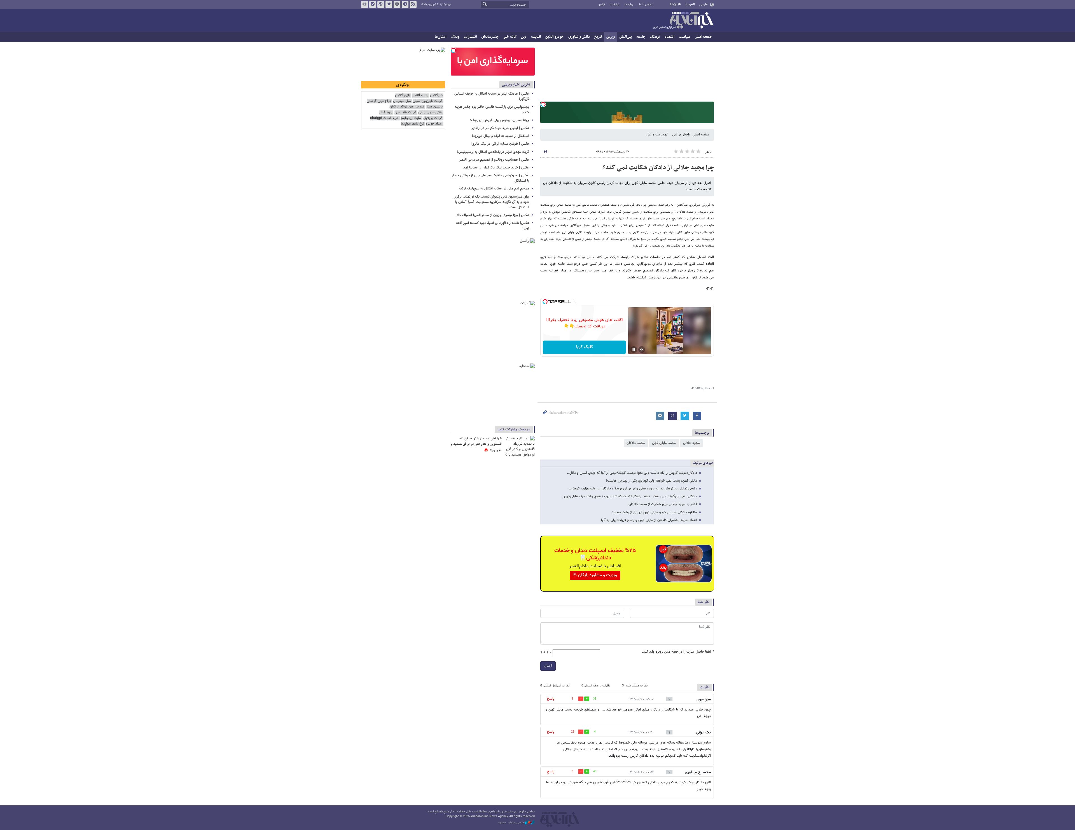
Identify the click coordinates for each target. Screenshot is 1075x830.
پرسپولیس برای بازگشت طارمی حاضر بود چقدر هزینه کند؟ (492, 109)
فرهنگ (655, 37)
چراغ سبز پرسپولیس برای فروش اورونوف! (499, 120)
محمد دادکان (636, 443)
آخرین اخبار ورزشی (516, 84)
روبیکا (364, 4)
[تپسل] (543, 104)
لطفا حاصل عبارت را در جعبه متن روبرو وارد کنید (678, 652)
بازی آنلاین (402, 95)
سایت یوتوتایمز (411, 118)
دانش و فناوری (579, 37)
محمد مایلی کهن (664, 443)
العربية (690, 4)
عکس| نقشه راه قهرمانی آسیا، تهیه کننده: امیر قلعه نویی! (492, 225)
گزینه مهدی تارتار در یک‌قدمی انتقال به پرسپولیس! (493, 152)
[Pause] (633, 349)
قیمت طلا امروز (405, 112)
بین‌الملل (625, 37)
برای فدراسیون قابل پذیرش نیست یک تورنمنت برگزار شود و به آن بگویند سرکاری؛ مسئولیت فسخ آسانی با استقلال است (491, 202)
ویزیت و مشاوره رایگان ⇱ (595, 575)
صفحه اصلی (703, 37)
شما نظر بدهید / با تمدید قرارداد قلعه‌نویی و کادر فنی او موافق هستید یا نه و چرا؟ (476, 444)
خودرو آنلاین (554, 37)
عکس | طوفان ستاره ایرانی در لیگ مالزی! (500, 144)
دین (524, 37)
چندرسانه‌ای (490, 37)
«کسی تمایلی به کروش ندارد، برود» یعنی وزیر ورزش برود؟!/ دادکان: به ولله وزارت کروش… (632, 488)
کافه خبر (510, 37)
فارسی (703, 4)
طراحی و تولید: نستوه (511, 822)
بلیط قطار (385, 112)
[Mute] (641, 349)
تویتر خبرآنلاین (388, 4)
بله (372, 4)
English (675, 4)
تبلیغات (615, 4)
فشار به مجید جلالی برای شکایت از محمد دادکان (662, 504)
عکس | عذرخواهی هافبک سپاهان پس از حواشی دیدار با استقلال (490, 178)
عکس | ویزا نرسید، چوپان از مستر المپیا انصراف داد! (492, 215)
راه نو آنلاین (420, 95)
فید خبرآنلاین (413, 4)
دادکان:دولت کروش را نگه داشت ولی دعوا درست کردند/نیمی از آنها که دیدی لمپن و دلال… (632, 473)
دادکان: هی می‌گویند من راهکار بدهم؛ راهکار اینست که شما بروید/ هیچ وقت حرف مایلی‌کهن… (629, 496)
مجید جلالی (691, 443)
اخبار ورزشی (680, 134)
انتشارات (470, 37)
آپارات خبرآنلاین (380, 4)
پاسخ (550, 699)
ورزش (610, 37)
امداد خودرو (434, 123)
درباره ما (629, 4)
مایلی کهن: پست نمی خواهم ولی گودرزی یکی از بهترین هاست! (651, 481)
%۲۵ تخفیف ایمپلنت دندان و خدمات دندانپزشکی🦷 (595, 554)
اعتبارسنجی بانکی (430, 112)
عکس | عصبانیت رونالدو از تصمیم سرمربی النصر (494, 160)
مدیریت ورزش (656, 134)
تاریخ (598, 37)
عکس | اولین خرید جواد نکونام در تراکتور (500, 128)
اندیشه (536, 37)
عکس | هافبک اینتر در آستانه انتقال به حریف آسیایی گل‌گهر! (491, 96)
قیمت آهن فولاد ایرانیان (406, 106)
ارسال (548, 666)
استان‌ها (440, 37)
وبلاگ (455, 37)
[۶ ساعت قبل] (519, 446)
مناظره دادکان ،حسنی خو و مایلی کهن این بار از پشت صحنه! (654, 512)
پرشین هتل (434, 106)
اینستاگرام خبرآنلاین (397, 4)
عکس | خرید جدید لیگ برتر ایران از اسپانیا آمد (496, 167)
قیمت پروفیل (433, 118)
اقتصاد (669, 37)
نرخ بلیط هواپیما (412, 123)
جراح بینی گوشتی (379, 101)
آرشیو (602, 4)
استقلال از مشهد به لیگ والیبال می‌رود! (500, 136)
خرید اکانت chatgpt (384, 118)
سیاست (684, 37)
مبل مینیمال (402, 101)
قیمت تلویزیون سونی (428, 101)
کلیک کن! (584, 347)
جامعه (641, 37)
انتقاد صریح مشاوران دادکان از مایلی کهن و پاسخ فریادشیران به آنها (649, 520)
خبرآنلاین (683, 21)
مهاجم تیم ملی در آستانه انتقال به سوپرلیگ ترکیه (494, 188)
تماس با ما (645, 4)
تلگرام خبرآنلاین (405, 4)
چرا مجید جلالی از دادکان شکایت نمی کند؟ (658, 167)
